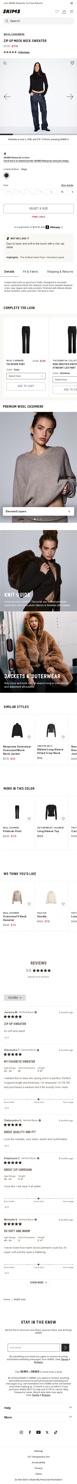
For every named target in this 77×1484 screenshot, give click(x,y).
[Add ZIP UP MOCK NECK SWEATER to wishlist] (72, 63)
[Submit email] (65, 1348)
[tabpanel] (38, 287)
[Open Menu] (71, 11)
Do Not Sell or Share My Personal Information (38, 1479)
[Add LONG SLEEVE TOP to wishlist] (63, 819)
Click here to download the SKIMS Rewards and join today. (36, 160)
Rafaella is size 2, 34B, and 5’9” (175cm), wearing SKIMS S (38, 139)
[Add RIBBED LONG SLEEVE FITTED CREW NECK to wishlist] (63, 737)
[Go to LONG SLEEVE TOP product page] (51, 812)
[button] (17, 52)
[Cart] (64, 11)
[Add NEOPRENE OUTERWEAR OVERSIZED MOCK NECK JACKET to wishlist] (29, 737)
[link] (6, 175)
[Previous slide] (7, 96)
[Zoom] (5, 63)
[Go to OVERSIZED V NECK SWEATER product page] (17, 897)
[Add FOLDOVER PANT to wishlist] (29, 819)
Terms (38, 1474)
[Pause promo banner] (71, 3)
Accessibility (38, 1462)
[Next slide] (70, 96)
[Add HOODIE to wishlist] (63, 904)
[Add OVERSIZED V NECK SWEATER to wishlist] (29, 904)
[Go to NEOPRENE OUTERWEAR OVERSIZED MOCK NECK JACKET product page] (17, 730)
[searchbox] (41, 21)
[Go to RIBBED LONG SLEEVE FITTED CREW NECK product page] (51, 730)
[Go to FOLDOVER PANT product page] (17, 812)
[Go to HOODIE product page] (51, 897)
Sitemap (38, 1451)
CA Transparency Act (39, 1456)
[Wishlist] (57, 11)
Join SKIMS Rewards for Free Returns (23, 3)
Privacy (38, 1468)
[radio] (9, 192)
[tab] (9, 272)
